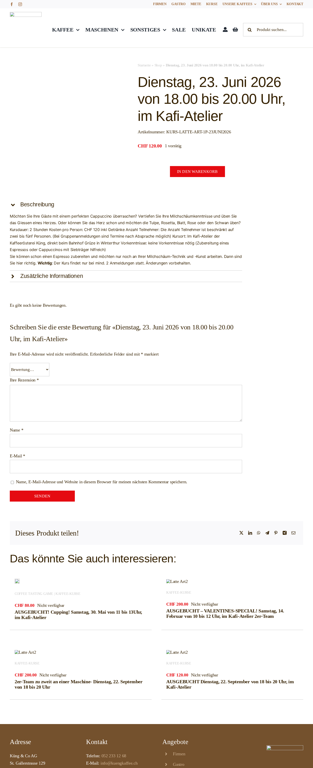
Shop (158, 65)
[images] (24, 77)
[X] (241, 533)
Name (16, 430)
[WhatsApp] (259, 533)
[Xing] (284, 533)
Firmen (179, 753)
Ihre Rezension (24, 380)
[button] (126, 204)
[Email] (293, 533)
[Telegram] (267, 533)
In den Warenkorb (197, 171)
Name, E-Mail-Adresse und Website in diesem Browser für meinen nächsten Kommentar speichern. (101, 481)
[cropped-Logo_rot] (26, 14)
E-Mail (17, 455)
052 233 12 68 (113, 755)
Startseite (144, 65)
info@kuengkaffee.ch (119, 763)
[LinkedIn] (250, 533)
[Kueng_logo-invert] (285, 747)
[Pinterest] (275, 533)
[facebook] (11, 4)
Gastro (178, 764)
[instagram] (20, 4)
